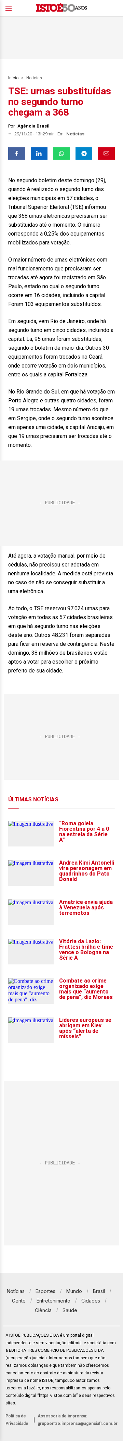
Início (13, 78)
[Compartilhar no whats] (61, 153)
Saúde (70, 1310)
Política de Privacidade (16, 1420)
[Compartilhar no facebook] (16, 153)
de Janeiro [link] (71, 321)
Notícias (34, 78)
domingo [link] (83, 180)
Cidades (90, 1301)
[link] (83, 180)
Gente (19, 1301)
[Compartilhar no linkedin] (39, 153)
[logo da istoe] (61, 8)
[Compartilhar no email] (106, 153)
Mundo (74, 1291)
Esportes (45, 1291)
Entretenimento (53, 1301)
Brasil (99, 1291)
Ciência (43, 1310)
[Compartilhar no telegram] (84, 153)
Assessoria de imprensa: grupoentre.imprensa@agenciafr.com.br (78, 1420)
